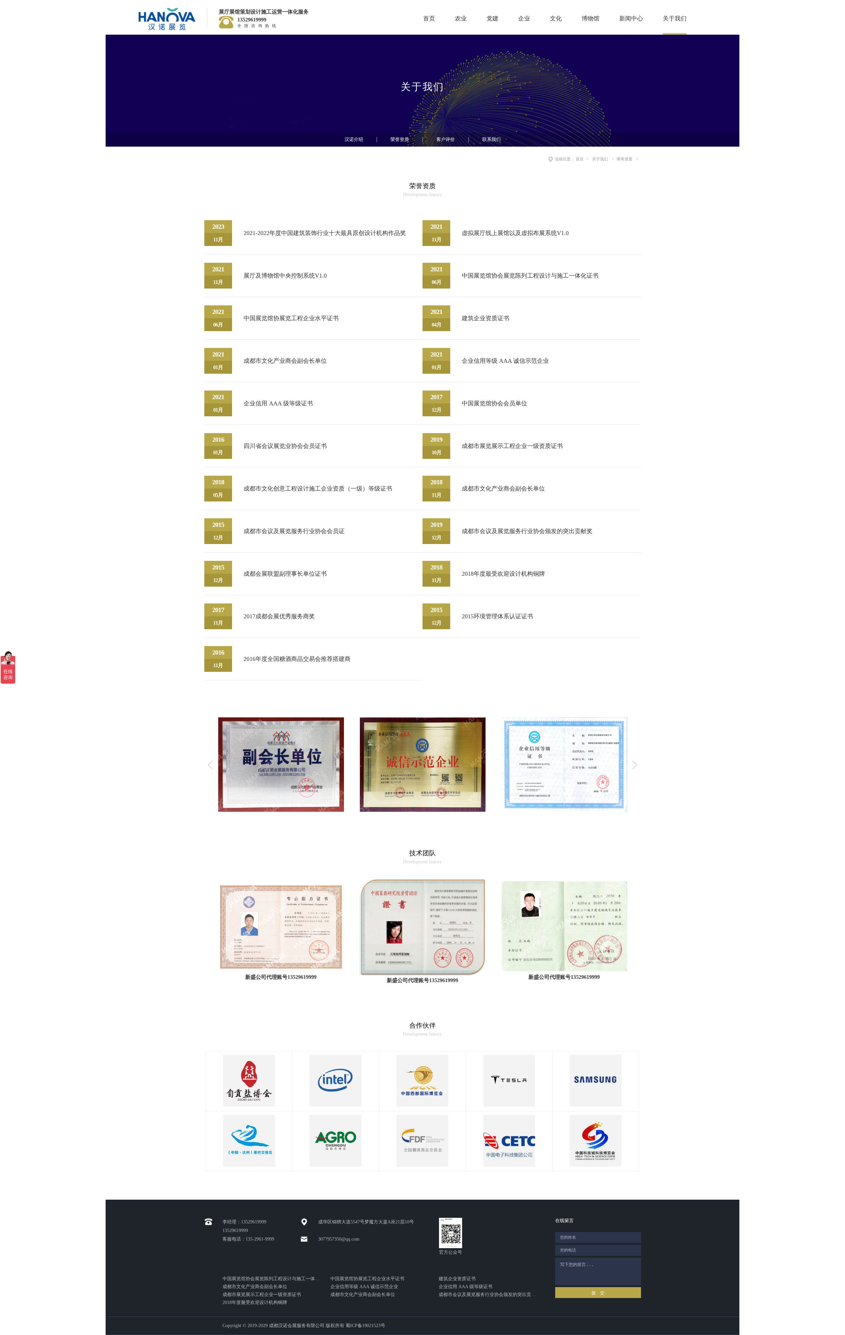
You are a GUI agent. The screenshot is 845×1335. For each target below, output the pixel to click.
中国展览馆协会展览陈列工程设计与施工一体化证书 (271, 1278)
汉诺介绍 (354, 139)
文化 (556, 18)
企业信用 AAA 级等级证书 (465, 1286)
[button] (634, 764)
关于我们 (675, 18)
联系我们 (491, 139)
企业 (524, 18)
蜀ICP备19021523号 (365, 1325)
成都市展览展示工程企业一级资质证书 (261, 1294)
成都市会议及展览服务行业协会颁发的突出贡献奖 (487, 1294)
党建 (492, 18)
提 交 (598, 1292)
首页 (429, 18)
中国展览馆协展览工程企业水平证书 (367, 1278)
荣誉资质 (399, 139)
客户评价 (445, 139)
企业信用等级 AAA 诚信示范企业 (364, 1286)
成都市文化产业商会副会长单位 (254, 1286)
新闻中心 (631, 18)
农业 (461, 18)
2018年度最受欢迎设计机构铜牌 (254, 1302)
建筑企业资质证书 (457, 1278)
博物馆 (590, 18)
